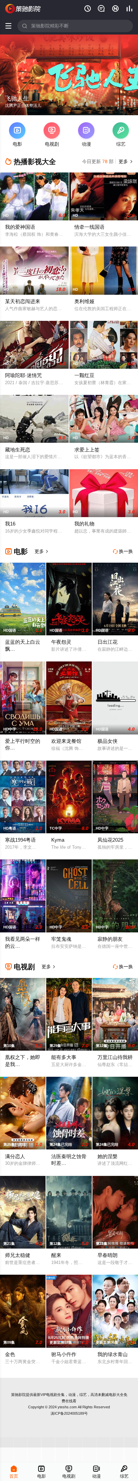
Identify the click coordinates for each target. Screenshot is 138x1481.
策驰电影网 (23, 9)
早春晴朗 (107, 1255)
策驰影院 (18, 1395)
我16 (10, 523)
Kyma (57, 840)
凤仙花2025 (110, 840)
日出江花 (107, 642)
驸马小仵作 (63, 1354)
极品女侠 (107, 741)
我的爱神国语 (20, 227)
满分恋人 (15, 1156)
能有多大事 (63, 1057)
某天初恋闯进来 (22, 301)
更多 (125, 161)
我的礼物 (84, 523)
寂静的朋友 (110, 939)
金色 (10, 1354)
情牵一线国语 (89, 227)
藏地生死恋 (17, 449)
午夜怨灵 (61, 642)
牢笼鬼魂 (61, 939)
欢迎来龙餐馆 (66, 741)
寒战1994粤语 (20, 840)
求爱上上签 (86, 449)
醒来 (56, 1255)
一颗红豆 (84, 375)
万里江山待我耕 (115, 1057)
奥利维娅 (84, 301)
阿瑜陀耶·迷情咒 (23, 375)
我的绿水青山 (112, 1354)
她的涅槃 (107, 1156)
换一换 (123, 551)
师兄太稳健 (17, 1255)
